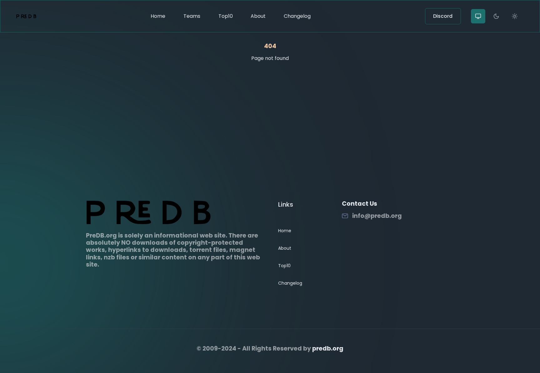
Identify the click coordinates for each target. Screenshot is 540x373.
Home (158, 16)
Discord (442, 16)
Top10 (225, 16)
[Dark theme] (496, 16)
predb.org (327, 348)
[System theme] (478, 16)
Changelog (297, 16)
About (258, 16)
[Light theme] (515, 16)
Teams (191, 16)
